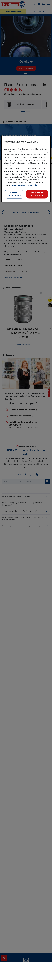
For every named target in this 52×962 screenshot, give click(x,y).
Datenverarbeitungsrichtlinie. (24, 186)
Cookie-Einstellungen (14, 194)
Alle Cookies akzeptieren (37, 194)
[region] (26, 169)
